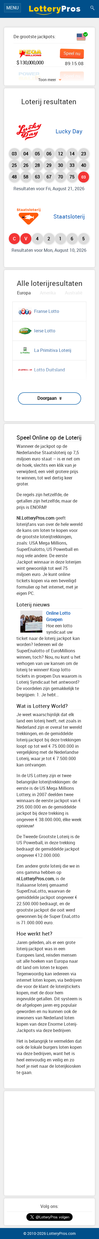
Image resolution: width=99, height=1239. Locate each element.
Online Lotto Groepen (58, 616)
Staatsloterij (69, 216)
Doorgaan (47, 398)
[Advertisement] (49, 1143)
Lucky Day (69, 131)
